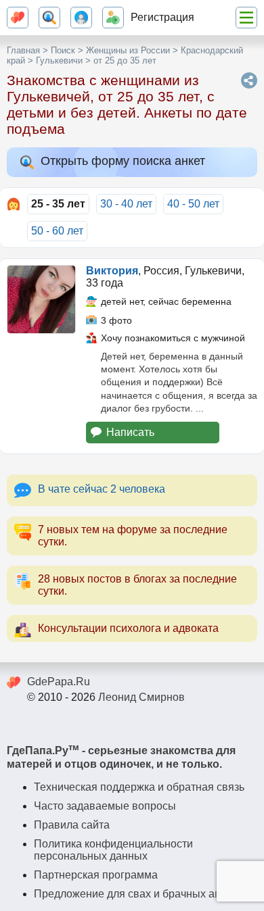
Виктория (112, 270)
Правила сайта (72, 825)
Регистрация (162, 17)
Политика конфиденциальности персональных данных (113, 850)
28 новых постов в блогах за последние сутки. (137, 585)
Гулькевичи (59, 60)
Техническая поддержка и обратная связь (139, 787)
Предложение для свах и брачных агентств (143, 894)
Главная (23, 50)
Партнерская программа (96, 875)
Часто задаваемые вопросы (105, 806)
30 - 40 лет (126, 204)
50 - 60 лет (57, 231)
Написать (130, 432)
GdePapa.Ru (58, 681)
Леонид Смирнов (141, 697)
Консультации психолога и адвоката (128, 628)
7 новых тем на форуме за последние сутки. (132, 535)
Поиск (63, 50)
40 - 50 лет (193, 204)
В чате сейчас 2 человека (101, 489)
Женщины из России (128, 50)
